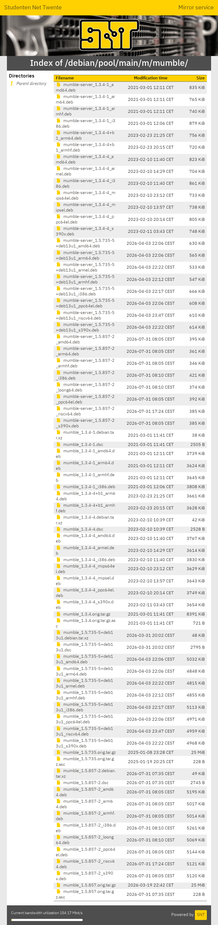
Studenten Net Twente (33, 8)
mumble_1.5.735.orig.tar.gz (89, 753)
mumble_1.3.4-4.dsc (82, 529)
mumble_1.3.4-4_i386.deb (88, 560)
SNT (201, 915)
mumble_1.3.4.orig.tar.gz (86, 614)
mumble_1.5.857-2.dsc (85, 783)
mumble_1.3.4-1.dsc (82, 445)
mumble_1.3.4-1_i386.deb (88, 487)
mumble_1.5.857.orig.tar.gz (89, 885)
